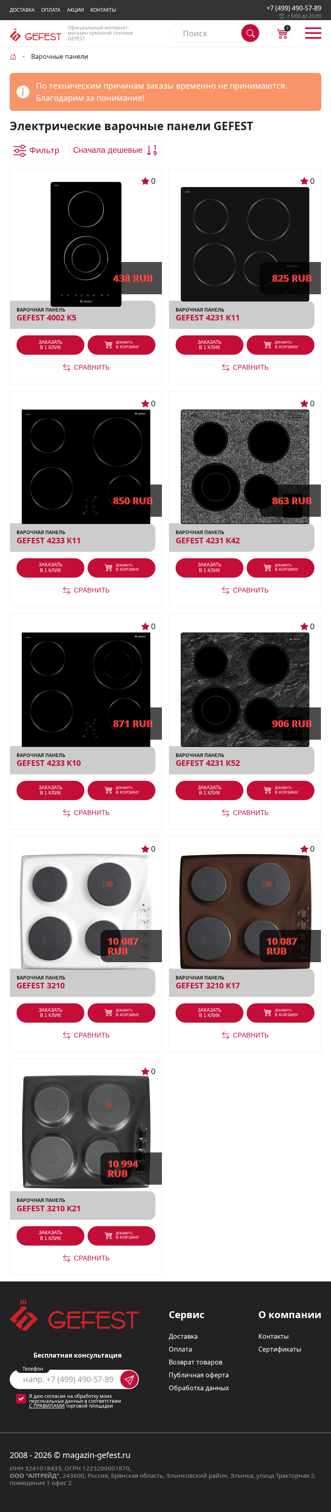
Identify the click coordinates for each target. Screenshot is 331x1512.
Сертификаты (279, 1349)
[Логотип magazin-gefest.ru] (35, 34)
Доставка (22, 9)
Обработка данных (199, 1387)
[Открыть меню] (313, 33)
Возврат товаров (195, 1362)
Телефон (33, 1368)
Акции (75, 9)
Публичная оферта (199, 1375)
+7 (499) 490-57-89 (293, 8)
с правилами (47, 1405)
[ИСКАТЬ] (250, 33)
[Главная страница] (13, 56)
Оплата (51, 9)
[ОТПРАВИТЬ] (129, 1379)
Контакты (103, 9)
